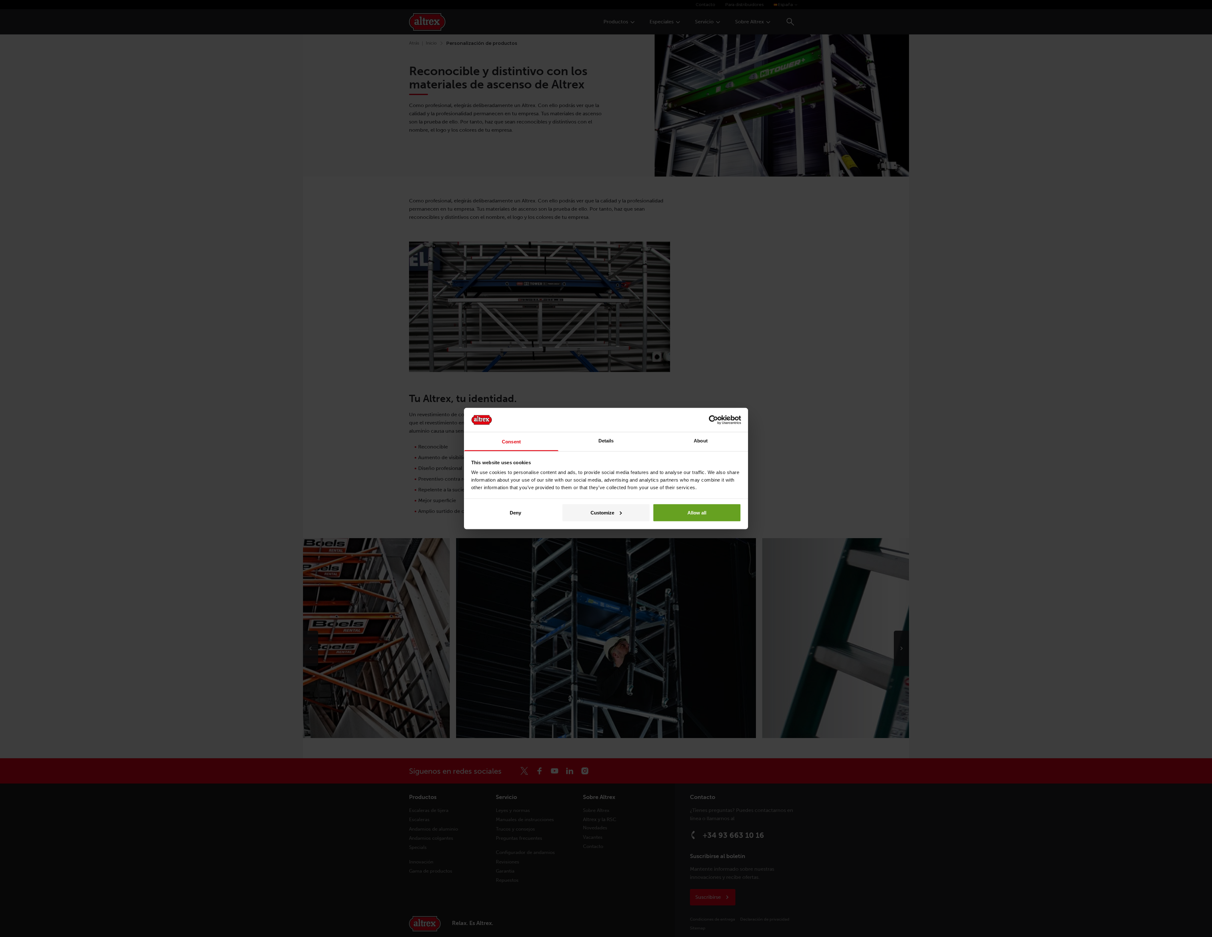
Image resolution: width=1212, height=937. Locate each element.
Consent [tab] (511, 441)
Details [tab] (606, 440)
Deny (515, 512)
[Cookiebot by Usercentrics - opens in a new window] (713, 419)
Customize (602, 512)
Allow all (696, 512)
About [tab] (701, 440)
